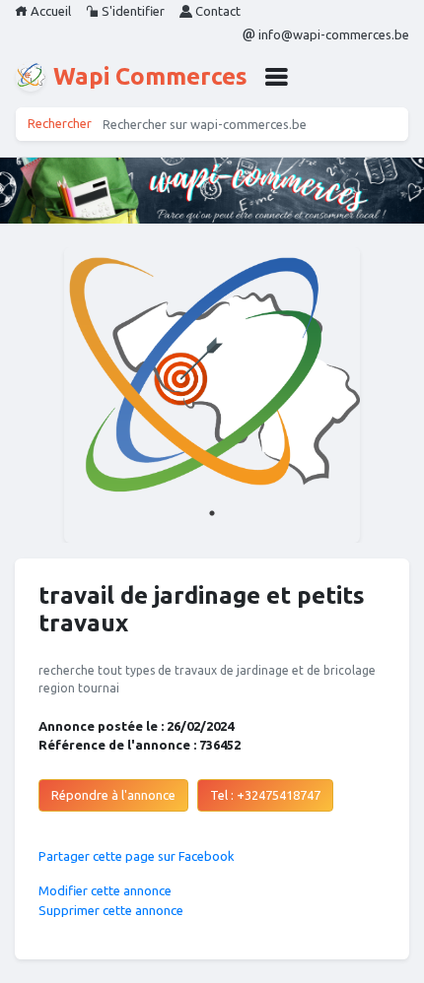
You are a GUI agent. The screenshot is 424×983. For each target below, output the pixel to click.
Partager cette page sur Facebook (136, 856)
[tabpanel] (212, 395)
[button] (276, 77)
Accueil (49, 11)
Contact (216, 11)
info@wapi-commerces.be (332, 34)
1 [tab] (212, 513)
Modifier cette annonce (105, 890)
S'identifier (132, 11)
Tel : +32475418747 (265, 795)
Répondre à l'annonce (113, 795)
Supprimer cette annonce (110, 910)
